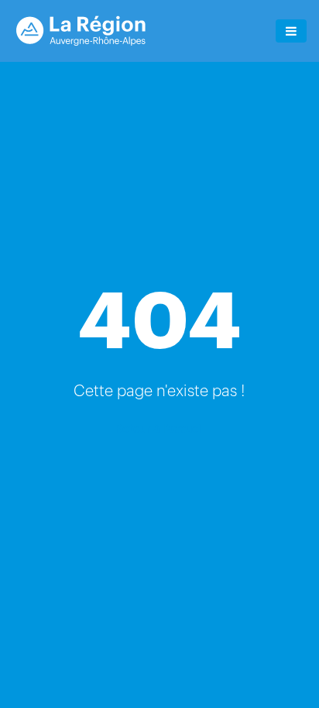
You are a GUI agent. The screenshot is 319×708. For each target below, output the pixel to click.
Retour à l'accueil (159, 427)
